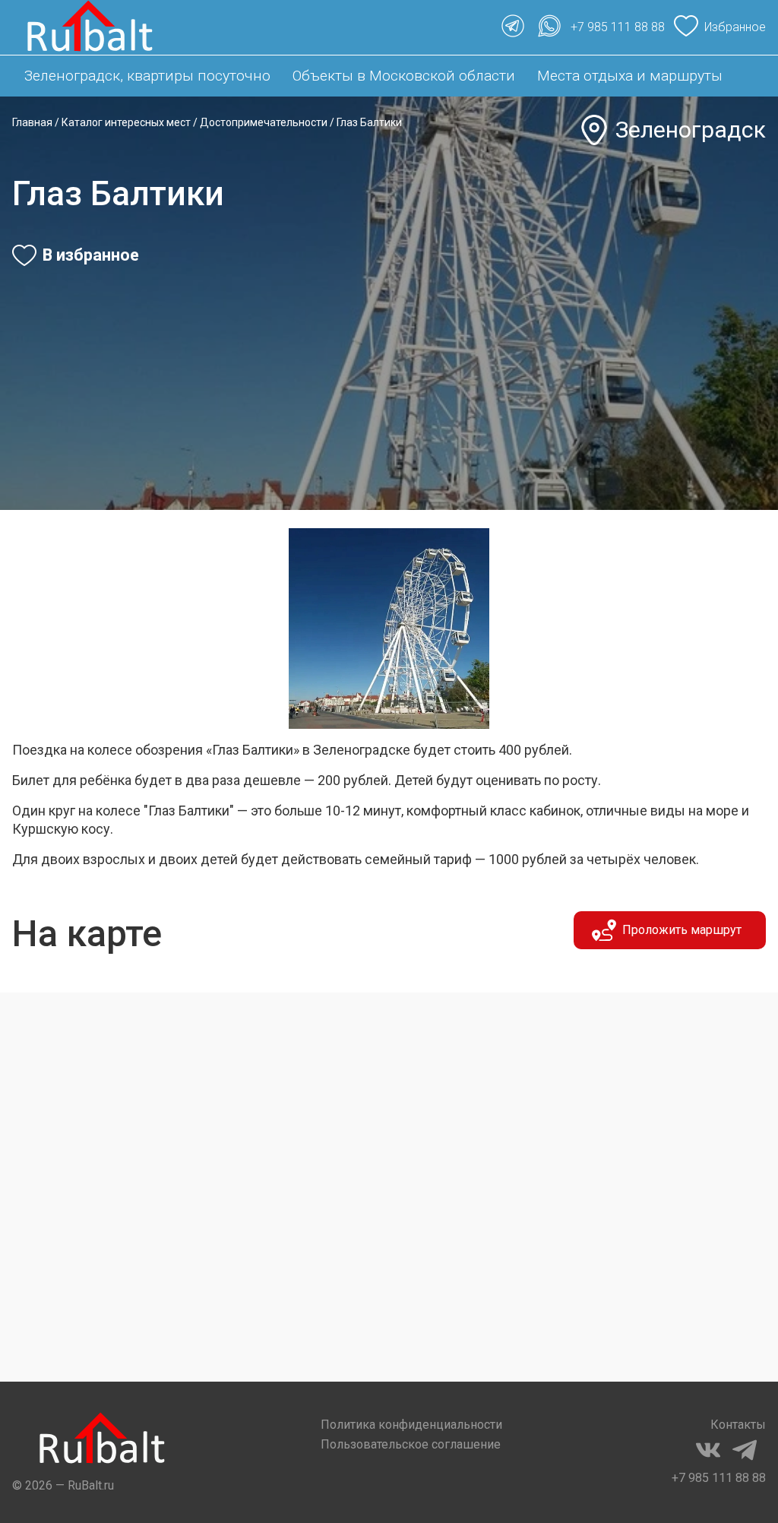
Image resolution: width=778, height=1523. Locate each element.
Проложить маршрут (682, 930)
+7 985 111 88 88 (719, 1478)
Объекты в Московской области (404, 75)
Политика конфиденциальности (411, 1424)
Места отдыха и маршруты (630, 75)
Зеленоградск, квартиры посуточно (147, 75)
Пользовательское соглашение (411, 1444)
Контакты (738, 1424)
